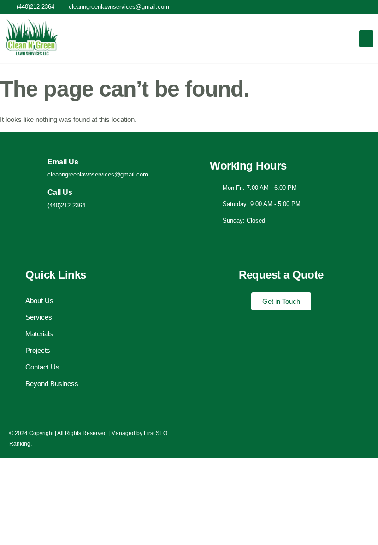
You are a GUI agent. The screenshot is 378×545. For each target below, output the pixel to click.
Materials (39, 334)
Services (38, 317)
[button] (366, 38)
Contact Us (42, 367)
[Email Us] (32, 168)
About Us (39, 300)
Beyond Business (51, 384)
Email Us (62, 162)
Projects (37, 350)
